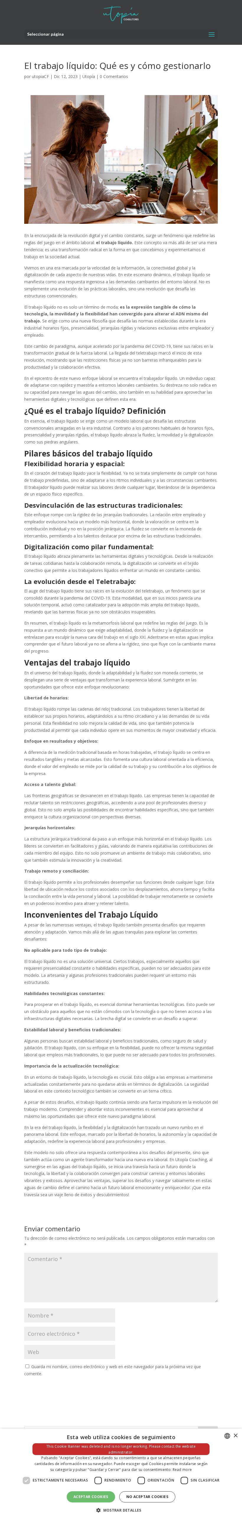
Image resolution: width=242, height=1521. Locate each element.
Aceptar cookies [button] (90, 1496)
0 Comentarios (114, 76)
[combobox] (227, 1436)
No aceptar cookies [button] (147, 1496)
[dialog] (121, 1475)
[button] (121, 1510)
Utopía (88, 76)
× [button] (235, 1436)
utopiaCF (40, 76)
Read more (182, 1469)
